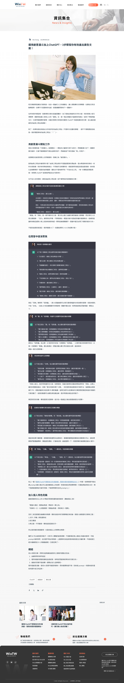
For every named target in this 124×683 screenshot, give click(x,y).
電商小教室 (82, 663)
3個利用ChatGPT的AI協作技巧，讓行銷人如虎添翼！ (61, 625)
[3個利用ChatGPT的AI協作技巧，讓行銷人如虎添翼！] (62, 613)
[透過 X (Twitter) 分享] (34, 590)
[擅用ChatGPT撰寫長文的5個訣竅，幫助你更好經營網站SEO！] (32, 613)
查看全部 (102, 602)
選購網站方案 (52, 657)
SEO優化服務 (51, 669)
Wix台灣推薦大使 (37, 663)
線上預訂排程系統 (69, 663)
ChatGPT (32, 579)
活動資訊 (34, 669)
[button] (38, 5)
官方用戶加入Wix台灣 (38, 660)
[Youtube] (11, 662)
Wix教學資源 (83, 660)
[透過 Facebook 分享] (29, 590)
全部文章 (81, 657)
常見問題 (34, 666)
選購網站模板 (52, 663)
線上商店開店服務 (69, 666)
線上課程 (81, 666)
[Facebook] (7, 662)
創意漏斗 (40, 579)
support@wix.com (107, 666)
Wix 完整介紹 (67, 657)
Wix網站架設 (51, 660)
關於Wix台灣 (36, 657)
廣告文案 (48, 579)
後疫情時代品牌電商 (69, 669)
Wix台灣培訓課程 (53, 666)
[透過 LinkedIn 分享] (38, 590)
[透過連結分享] (42, 590)
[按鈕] (87, 639)
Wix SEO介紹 (67, 660)
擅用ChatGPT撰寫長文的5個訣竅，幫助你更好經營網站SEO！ (32, 625)
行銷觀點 (31, 584)
